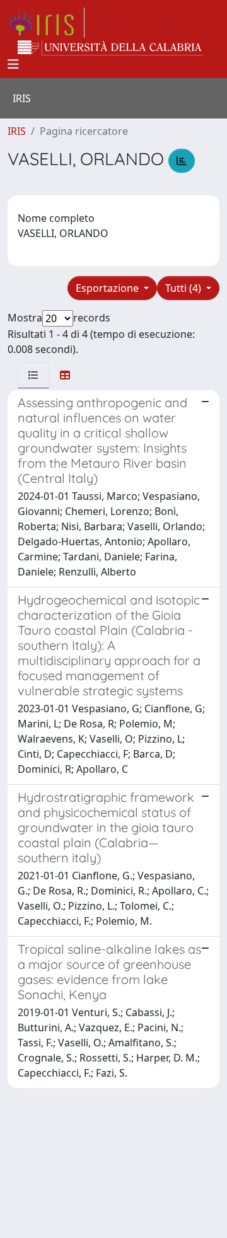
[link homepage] (46, 23)
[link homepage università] (110, 48)
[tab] (33, 375)
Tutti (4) (184, 288)
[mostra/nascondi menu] (13, 64)
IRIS (17, 131)
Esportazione (108, 288)
